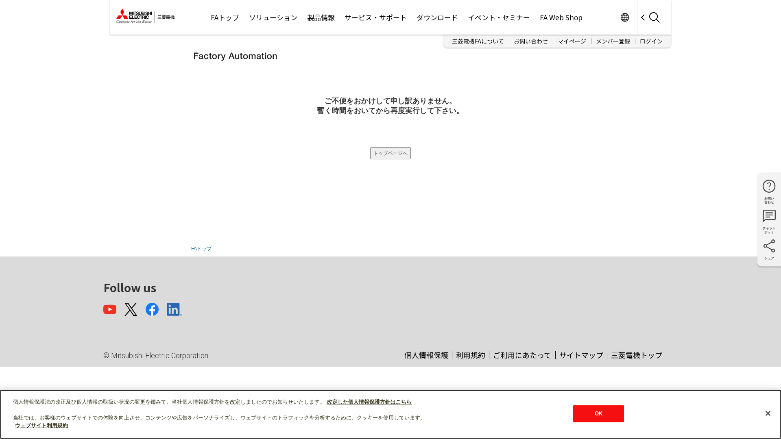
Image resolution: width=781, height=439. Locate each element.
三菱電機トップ (636, 355)
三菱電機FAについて (478, 41)
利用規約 (470, 355)
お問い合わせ (531, 41)
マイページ (572, 41)
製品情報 (321, 17)
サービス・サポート (376, 17)
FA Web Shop (561, 17)
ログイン (651, 41)
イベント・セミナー (499, 17)
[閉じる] (768, 413)
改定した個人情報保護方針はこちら (369, 402)
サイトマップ (581, 355)
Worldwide (624, 17)
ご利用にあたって (522, 355)
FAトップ (225, 17)
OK (598, 414)
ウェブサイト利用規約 (41, 425)
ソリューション (273, 17)
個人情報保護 (426, 355)
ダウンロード (437, 17)
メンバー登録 (613, 41)
